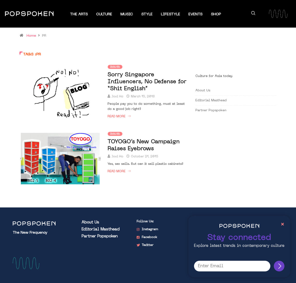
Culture (104, 14)
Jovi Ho (117, 96)
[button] (253, 14)
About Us (202, 90)
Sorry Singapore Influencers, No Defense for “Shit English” (147, 82)
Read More (116, 116)
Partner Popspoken (210, 110)
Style (147, 14)
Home (31, 35)
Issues (115, 67)
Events (195, 14)
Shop (216, 14)
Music (126, 14)
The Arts (79, 14)
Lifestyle (170, 14)
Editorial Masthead (211, 100)
